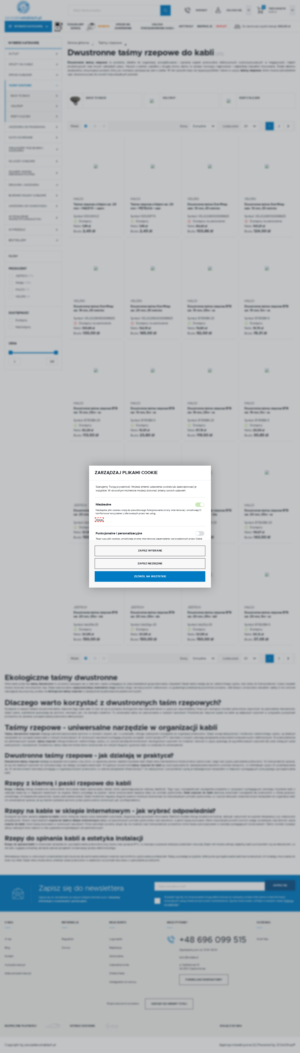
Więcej (99, 519)
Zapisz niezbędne (150, 563)
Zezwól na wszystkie (150, 576)
